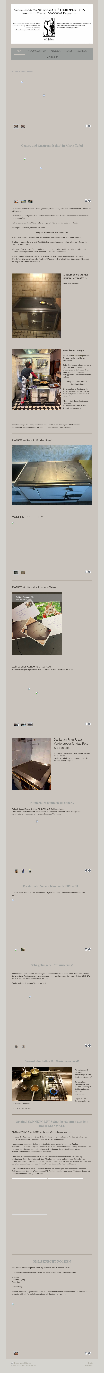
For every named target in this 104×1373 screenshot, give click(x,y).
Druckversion (19, 1363)
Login (90, 1363)
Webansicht (88, 1365)
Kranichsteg (78, 356)
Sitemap (28, 1363)
